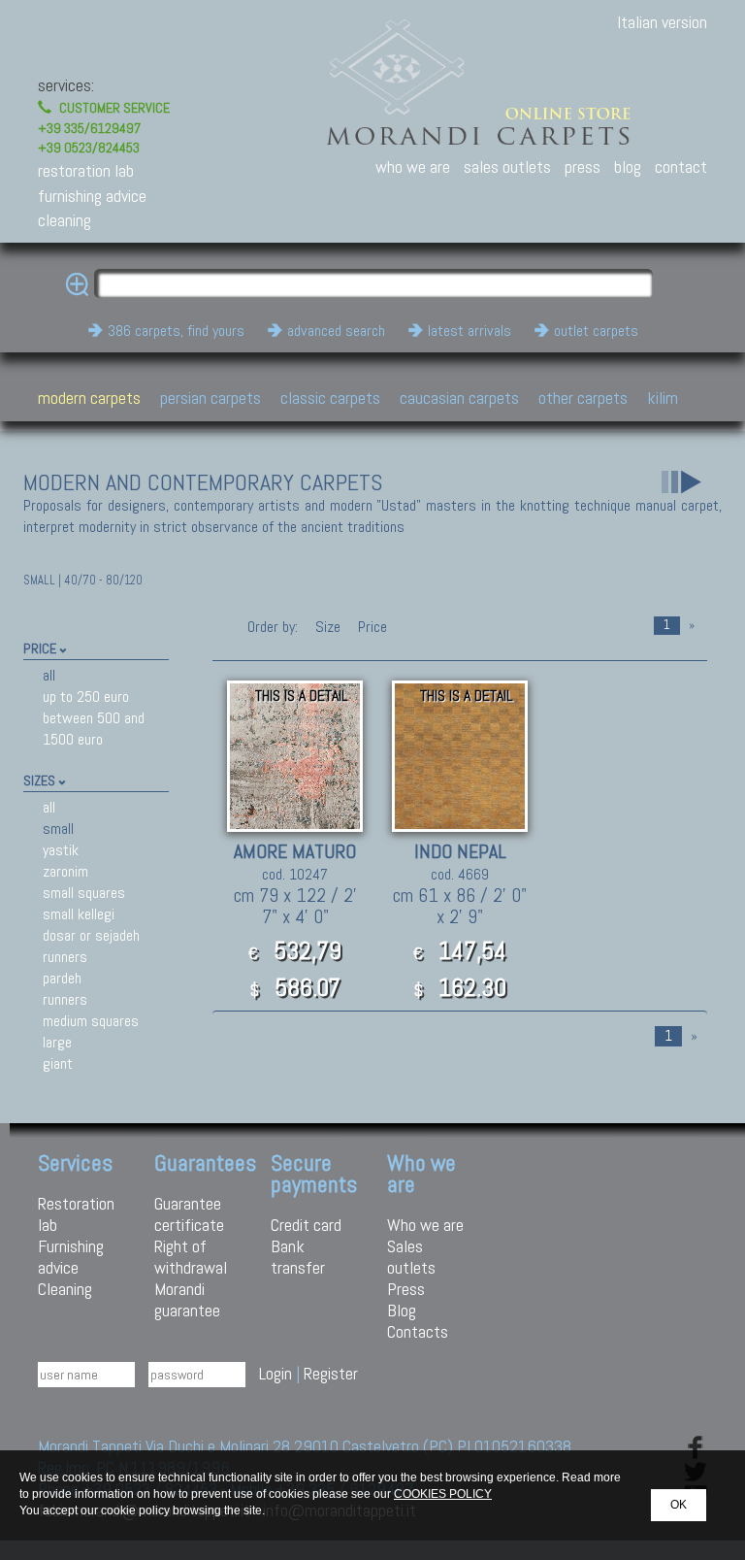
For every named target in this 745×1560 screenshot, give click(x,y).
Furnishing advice (71, 1256)
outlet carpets (596, 330)
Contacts (417, 1331)
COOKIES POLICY (443, 1494)
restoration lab (86, 170)
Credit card (306, 1224)
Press (406, 1289)
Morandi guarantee (187, 1299)
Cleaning (65, 1289)
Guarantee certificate (189, 1214)
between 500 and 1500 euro (94, 728)
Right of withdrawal (190, 1256)
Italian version (662, 22)
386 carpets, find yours (176, 330)
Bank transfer (298, 1256)
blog (627, 166)
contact (681, 166)
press (582, 166)
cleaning (64, 220)
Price (370, 626)
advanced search (336, 330)
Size (327, 626)
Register (331, 1373)
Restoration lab (76, 1214)
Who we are (425, 1224)
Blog (401, 1310)
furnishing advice (92, 195)
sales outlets (507, 166)
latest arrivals (469, 330)
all (49, 675)
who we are (412, 166)
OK (678, 1504)
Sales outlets (411, 1256)
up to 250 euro (86, 696)
